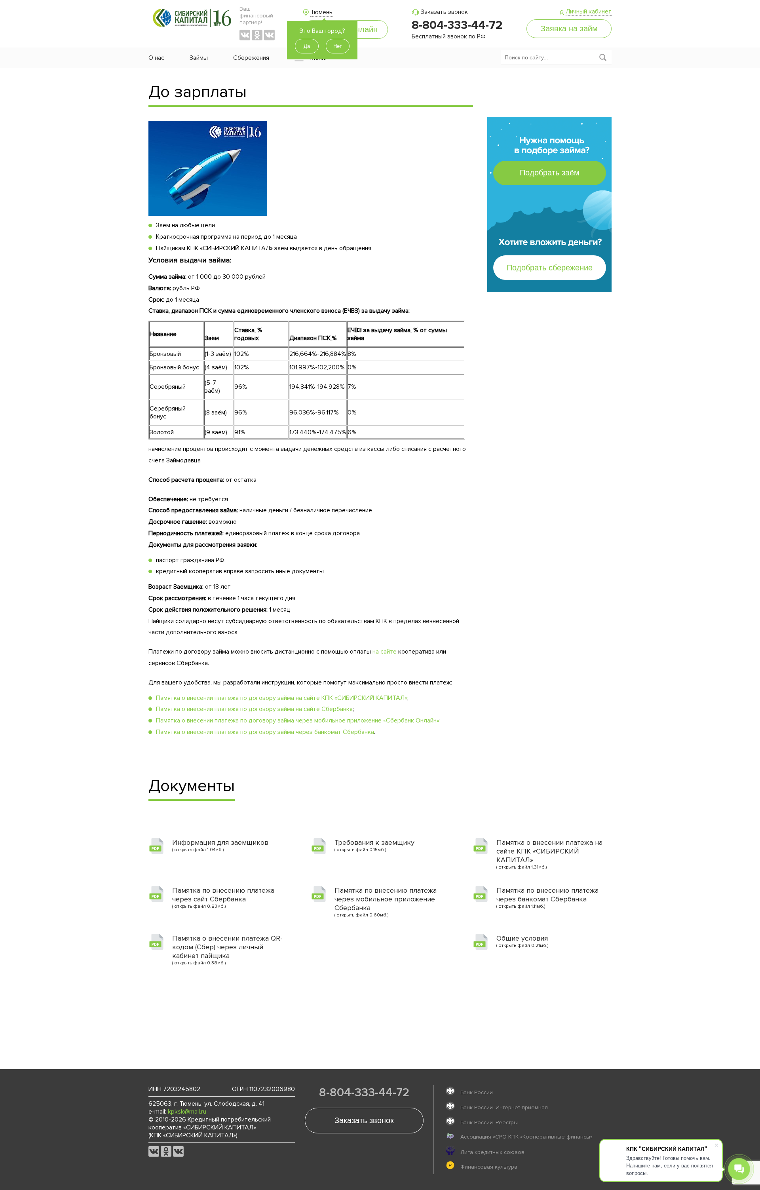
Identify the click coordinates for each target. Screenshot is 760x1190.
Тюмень (321, 12)
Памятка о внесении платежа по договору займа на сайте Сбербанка (254, 709)
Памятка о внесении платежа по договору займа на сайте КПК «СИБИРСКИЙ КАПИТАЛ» (281, 698)
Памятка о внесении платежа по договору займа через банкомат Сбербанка (265, 732)
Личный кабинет (589, 11)
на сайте (384, 652)
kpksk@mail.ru (187, 1112)
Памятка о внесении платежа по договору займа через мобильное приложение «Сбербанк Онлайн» (297, 720)
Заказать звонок (444, 12)
